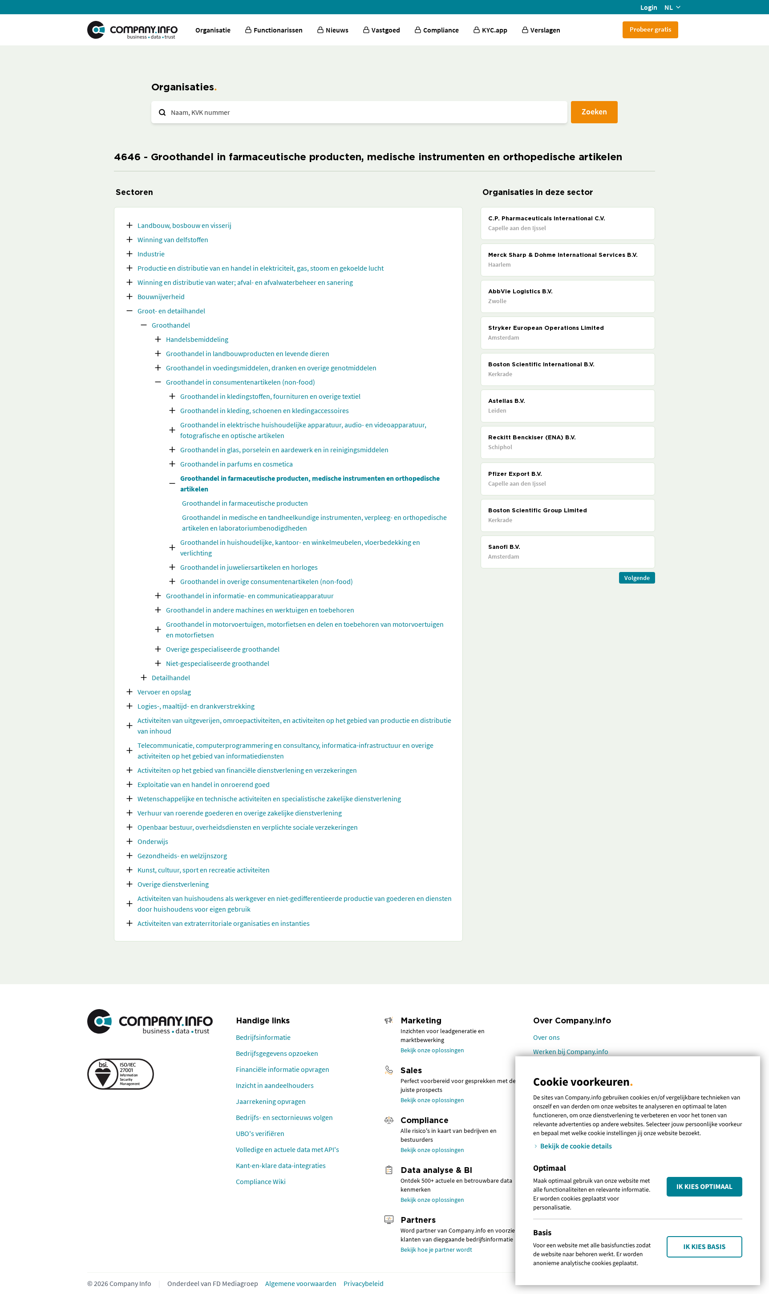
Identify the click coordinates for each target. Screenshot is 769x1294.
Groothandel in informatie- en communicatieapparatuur (250, 595)
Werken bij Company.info (570, 1051)
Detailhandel (171, 677)
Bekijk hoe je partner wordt (436, 1249)
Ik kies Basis (705, 1246)
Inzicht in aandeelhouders (275, 1085)
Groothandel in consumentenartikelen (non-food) (240, 381)
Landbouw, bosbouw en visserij (184, 225)
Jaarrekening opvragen (271, 1101)
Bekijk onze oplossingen (432, 1050)
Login (648, 7)
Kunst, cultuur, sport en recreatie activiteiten (204, 869)
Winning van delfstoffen (173, 239)
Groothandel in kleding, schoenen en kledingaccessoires (264, 410)
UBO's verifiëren (260, 1133)
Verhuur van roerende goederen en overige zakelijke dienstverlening (240, 812)
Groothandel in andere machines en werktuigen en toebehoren (260, 609)
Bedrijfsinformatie (263, 1037)
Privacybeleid (364, 1283)
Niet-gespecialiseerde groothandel (217, 663)
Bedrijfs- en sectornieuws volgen (284, 1117)
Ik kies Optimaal (704, 1186)
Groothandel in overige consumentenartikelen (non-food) (266, 581)
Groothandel (171, 324)
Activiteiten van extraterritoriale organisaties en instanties (224, 923)
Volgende (637, 578)
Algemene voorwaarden (300, 1283)
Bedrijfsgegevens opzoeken (277, 1053)
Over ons (546, 1037)
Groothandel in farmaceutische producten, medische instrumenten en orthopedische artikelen (310, 483)
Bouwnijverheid (161, 296)
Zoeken (594, 111)
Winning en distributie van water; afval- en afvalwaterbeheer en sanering (245, 282)
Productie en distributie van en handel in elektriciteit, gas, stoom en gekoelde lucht (261, 268)
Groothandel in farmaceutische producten (245, 503)
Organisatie (213, 29)
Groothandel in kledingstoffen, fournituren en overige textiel (270, 396)
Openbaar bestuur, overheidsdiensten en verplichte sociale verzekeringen (248, 827)
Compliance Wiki (261, 1181)
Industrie (151, 253)
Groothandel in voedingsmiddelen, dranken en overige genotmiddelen (271, 367)
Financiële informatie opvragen (282, 1069)
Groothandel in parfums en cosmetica (236, 463)
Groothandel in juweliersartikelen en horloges (249, 567)
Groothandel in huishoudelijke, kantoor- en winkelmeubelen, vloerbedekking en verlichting (300, 547)
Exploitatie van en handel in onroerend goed (204, 784)
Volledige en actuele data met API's (287, 1149)
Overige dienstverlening (173, 884)
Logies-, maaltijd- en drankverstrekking (196, 706)
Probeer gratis (650, 29)
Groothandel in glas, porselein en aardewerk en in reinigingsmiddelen (284, 449)
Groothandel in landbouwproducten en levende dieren (247, 353)
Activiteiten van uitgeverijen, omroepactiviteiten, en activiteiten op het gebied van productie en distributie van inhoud (294, 725)
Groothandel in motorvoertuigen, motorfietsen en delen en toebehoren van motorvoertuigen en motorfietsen (305, 629)
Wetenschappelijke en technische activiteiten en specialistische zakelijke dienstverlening (269, 798)
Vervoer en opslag (164, 691)
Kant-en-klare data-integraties (281, 1165)
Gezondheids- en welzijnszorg (182, 855)
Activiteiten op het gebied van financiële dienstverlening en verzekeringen (247, 770)
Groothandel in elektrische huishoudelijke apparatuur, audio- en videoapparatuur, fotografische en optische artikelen (303, 430)
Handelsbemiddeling (197, 339)
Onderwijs (153, 841)
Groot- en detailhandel (171, 310)
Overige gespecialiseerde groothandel (222, 649)
